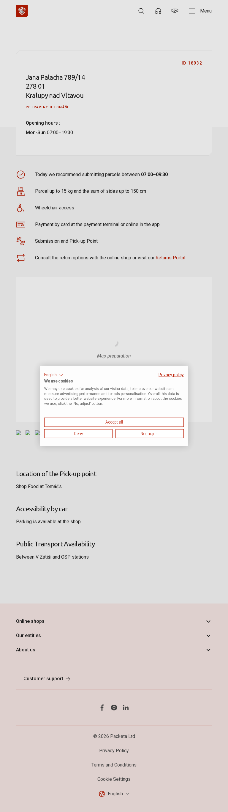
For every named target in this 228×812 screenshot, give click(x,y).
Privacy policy (171, 374)
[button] (53, 375)
